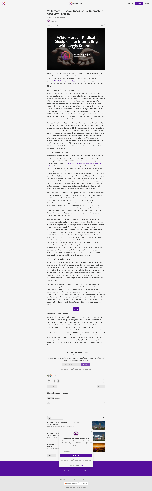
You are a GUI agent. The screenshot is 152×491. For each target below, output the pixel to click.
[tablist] (54, 398)
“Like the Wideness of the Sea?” (64, 81)
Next (99, 387)
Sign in (147, 3)
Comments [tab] (51, 398)
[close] (91, 431)
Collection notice (87, 479)
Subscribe (139, 3)
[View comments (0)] (54, 25)
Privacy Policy (88, 460)
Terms (80, 479)
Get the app (84, 483)
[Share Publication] (132, 3)
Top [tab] (49, 418)
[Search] (129, 3)
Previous (53, 387)
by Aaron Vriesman (52, 424)
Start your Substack (71, 483)
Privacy (76, 479)
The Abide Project (55, 20)
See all (50, 455)
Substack (68, 487)
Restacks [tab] (57, 398)
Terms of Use (84, 459)
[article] (76, 426)
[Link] (45, 90)
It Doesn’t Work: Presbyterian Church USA (63, 422)
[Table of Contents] (2, 245)
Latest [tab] (53, 418)
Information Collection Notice (75, 460)
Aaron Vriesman (70, 426)
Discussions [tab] (59, 418)
